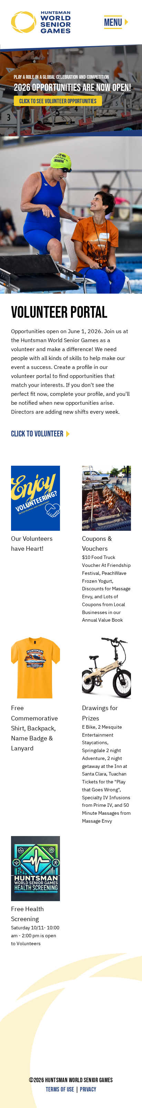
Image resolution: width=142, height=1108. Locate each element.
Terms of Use (60, 1089)
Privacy (88, 1089)
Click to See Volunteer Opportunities (58, 101)
